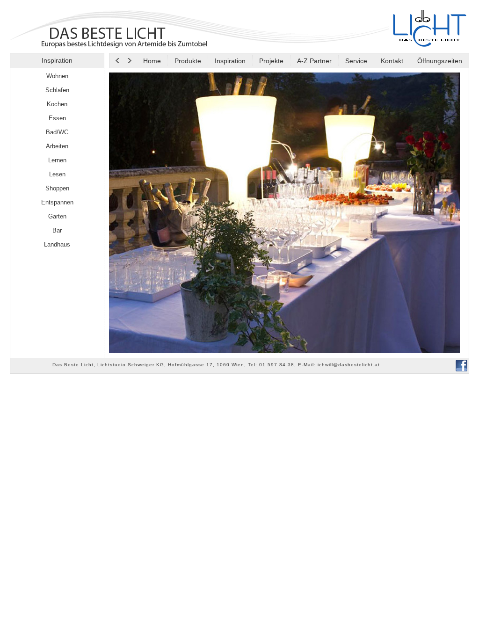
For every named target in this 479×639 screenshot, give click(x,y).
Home (152, 61)
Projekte (271, 61)
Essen (57, 118)
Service (356, 61)
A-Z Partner (314, 61)
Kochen (57, 104)
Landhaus (57, 244)
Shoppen (57, 188)
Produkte (187, 61)
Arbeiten (57, 146)
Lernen (57, 160)
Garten (57, 216)
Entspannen (57, 202)
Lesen (57, 174)
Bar (57, 230)
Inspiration (230, 61)
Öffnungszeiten (438, 61)
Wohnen (57, 76)
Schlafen (57, 90)
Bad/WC (57, 132)
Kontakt (392, 61)
